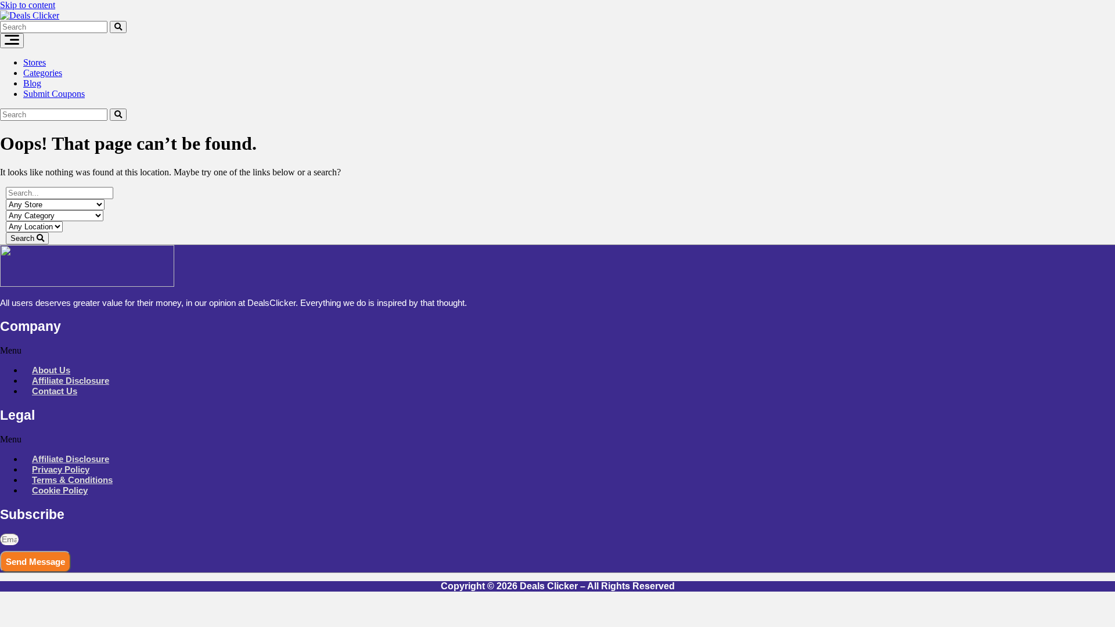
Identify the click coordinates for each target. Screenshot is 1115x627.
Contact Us (54, 391)
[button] (557, 350)
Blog (32, 83)
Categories (42, 73)
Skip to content (27, 5)
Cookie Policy (60, 490)
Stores (34, 62)
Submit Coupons (54, 94)
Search (23, 238)
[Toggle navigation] (12, 40)
